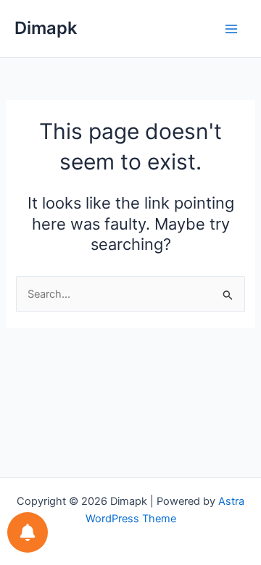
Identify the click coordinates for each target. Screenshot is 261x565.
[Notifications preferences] (27, 532)
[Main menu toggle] (231, 29)
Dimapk (45, 27)
